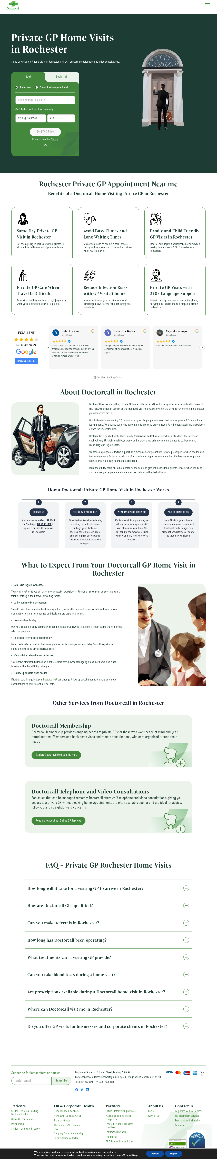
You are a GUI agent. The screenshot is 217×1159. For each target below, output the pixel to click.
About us (155, 1106)
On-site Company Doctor (66, 1138)
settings (133, 1155)
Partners (113, 1106)
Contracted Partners (116, 1132)
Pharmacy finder (62, 1120)
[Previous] (49, 347)
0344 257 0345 (47, 520)
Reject (173, 1153)
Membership (17, 1124)
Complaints (180, 1125)
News (151, 1111)
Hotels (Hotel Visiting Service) (121, 1111)
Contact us (184, 1106)
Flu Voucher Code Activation (68, 1116)
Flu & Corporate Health (74, 1106)
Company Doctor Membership (68, 1133)
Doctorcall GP (50, 679)
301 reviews (30, 345)
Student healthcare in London (26, 1129)
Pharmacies (112, 1137)
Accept (155, 1153)
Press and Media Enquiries (188, 1120)
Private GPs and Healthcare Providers (119, 1126)
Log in (55, 139)
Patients (18, 1106)
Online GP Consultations (23, 1119)
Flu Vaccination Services (187, 1116)
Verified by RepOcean (110, 377)
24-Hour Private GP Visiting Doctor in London (24, 1113)
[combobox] (45, 100)
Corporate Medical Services (188, 1111)
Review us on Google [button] (26, 361)
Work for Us (153, 1116)
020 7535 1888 (44, 524)
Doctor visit (25, 87)
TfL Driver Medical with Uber (120, 1141)
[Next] (202, 347)
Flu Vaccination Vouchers (66, 1111)
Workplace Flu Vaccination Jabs (67, 1127)
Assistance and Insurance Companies (119, 1118)
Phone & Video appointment (54, 87)
